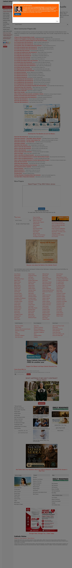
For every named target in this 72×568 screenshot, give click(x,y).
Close (57, 21)
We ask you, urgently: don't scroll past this (23, 5)
